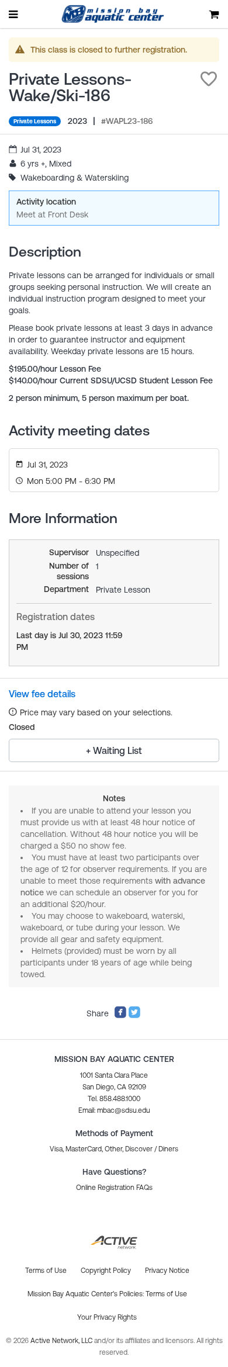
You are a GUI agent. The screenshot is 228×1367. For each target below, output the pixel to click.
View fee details (42, 693)
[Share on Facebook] (120, 1015)
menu (14, 14)
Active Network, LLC (62, 1341)
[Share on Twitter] (134, 1015)
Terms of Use (166, 1294)
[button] (209, 79)
